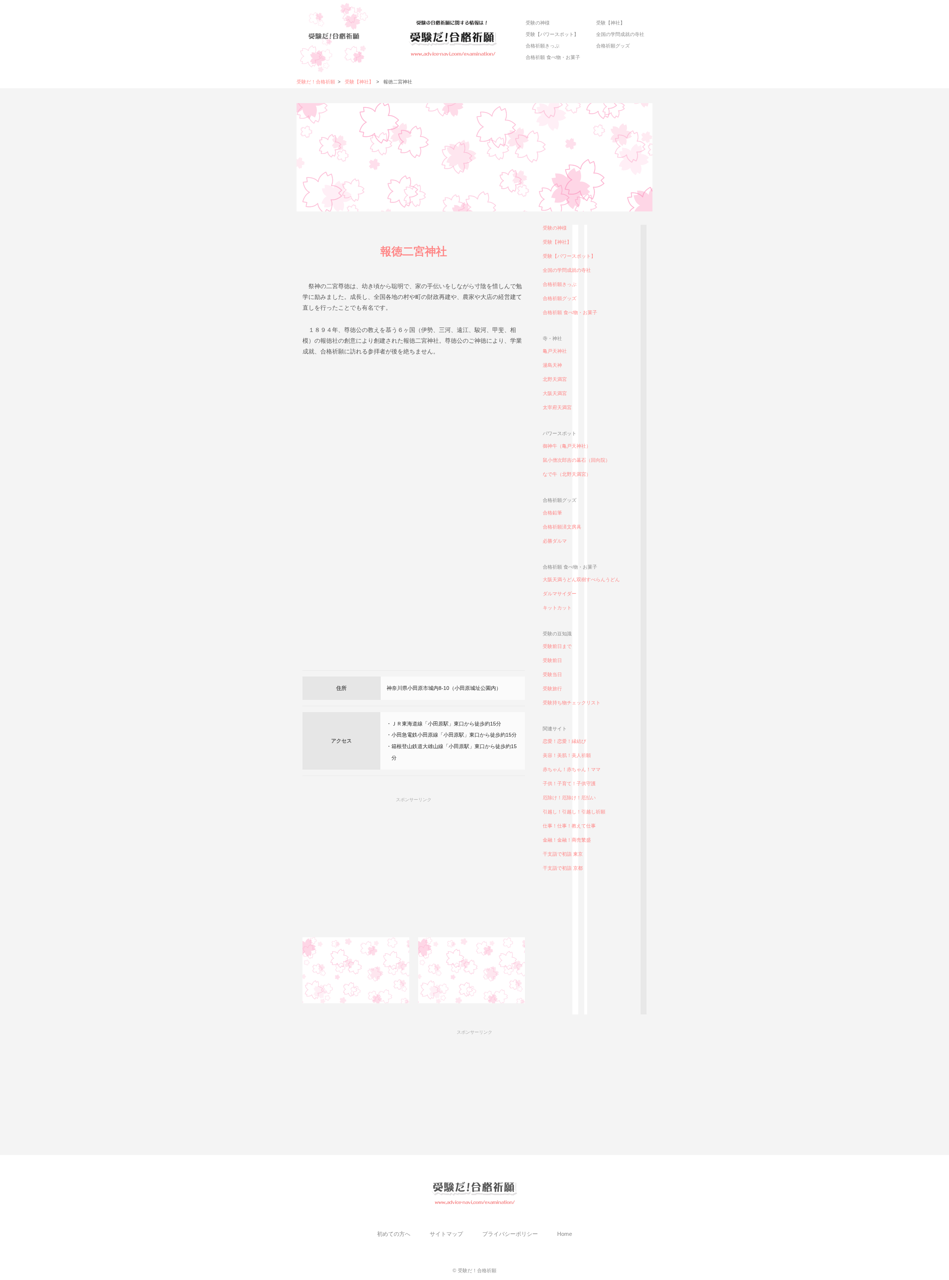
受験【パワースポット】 (552, 34)
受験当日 (552, 674)
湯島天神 (552, 365)
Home (564, 1234)
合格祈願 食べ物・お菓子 (553, 57)
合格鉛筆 (552, 513)
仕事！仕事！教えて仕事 (569, 826)
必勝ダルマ (555, 541)
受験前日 (552, 660)
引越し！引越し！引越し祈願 (574, 812)
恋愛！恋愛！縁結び (564, 741)
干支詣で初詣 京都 (563, 868)
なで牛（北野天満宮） (567, 474)
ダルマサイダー (559, 593)
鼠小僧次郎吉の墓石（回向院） (576, 460)
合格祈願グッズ (613, 46)
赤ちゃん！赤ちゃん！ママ (572, 769)
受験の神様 (538, 23)
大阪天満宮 (555, 393)
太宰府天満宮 (557, 407)
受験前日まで (557, 646)
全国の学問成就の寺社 (620, 34)
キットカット (557, 608)
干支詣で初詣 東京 (563, 854)
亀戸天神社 (555, 351)
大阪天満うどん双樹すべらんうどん (581, 579)
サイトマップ (446, 1234)
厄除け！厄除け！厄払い (569, 797)
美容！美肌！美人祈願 (567, 755)
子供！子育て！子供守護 (569, 783)
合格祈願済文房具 (562, 527)
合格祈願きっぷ (542, 46)
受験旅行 (552, 688)
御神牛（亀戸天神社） (567, 446)
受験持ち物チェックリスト (572, 702)
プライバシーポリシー (510, 1234)
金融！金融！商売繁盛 (567, 840)
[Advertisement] (413, 427)
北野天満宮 (555, 379)
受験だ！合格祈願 (316, 82)
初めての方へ (393, 1234)
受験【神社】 (610, 23)
